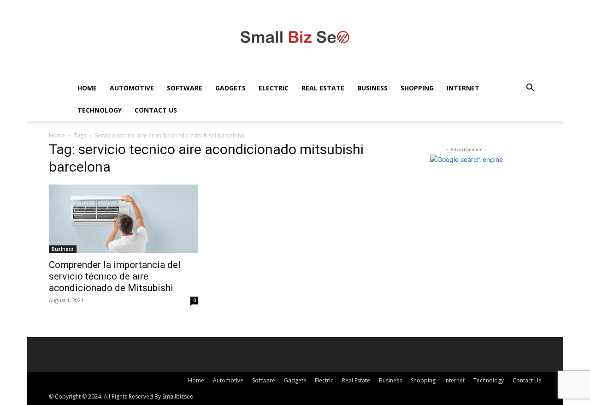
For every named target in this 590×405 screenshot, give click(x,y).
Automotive (132, 87)
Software (184, 87)
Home (87, 87)
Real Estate (322, 87)
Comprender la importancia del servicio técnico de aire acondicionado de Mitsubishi (115, 276)
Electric (274, 87)
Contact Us (156, 110)
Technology (99, 110)
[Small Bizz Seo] (295, 38)
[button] (530, 88)
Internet (463, 87)
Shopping (417, 87)
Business (372, 87)
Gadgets (230, 87)
